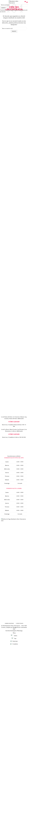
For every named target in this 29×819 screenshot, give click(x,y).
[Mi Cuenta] (4, 2)
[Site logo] (14, 2)
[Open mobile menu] (1, 2)
